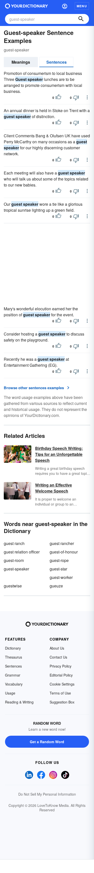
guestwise (13, 586)
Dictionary (13, 648)
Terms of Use (60, 693)
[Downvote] (76, 97)
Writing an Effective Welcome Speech (53, 488)
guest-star (58, 569)
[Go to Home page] (26, 6)
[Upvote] (58, 97)
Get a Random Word (47, 741)
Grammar (12, 675)
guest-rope (59, 560)
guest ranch (14, 543)
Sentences (56, 62)
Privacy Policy (60, 666)
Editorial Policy (61, 675)
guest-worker (61, 577)
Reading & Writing (19, 701)
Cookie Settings (62, 684)
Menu (82, 6)
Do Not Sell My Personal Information (47, 794)
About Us (57, 648)
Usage (10, 693)
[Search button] (80, 18)
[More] (87, 97)
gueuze (56, 586)
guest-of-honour (64, 552)
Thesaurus (13, 657)
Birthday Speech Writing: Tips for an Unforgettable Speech (59, 454)
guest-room (14, 560)
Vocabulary (14, 684)
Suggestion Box (62, 701)
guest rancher (62, 543)
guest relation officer (22, 552)
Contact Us (58, 657)
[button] (65, 6)
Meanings (21, 62)
